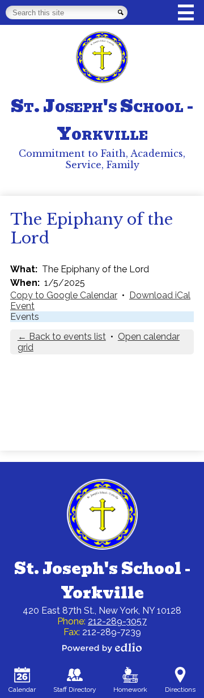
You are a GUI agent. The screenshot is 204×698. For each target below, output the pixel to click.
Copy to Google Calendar (63, 295)
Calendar (22, 689)
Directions (180, 689)
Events (24, 316)
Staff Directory (74, 689)
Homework (130, 689)
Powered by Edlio (102, 647)
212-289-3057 (117, 621)
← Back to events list (62, 336)
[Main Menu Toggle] (185, 12)
